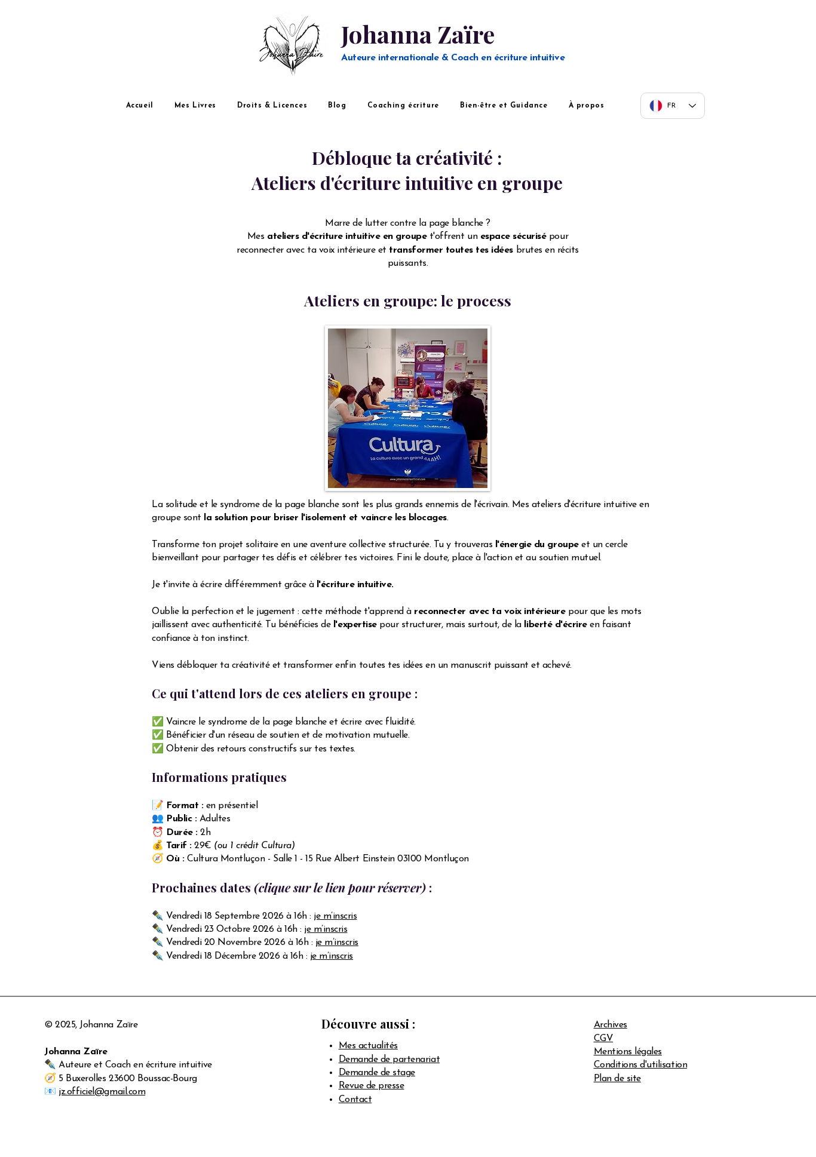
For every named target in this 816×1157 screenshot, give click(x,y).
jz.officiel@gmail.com (102, 1092)
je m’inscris (335, 916)
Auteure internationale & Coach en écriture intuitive (453, 58)
